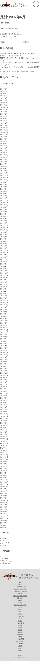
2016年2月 (3, 350)
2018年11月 (4, 275)
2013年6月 (3, 402)
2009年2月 (3, 498)
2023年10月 (4, 157)
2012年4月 (3, 432)
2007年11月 (4, 518)
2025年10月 (4, 109)
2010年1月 (3, 480)
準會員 (20, 627)
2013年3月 (3, 409)
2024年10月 (4, 134)
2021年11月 (4, 202)
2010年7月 (3, 466)
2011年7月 (3, 448)
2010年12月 (4, 455)
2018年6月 (3, 287)
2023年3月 (3, 171)
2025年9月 (3, 112)
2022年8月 (3, 184)
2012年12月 (4, 414)
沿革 (20, 611)
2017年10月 (4, 305)
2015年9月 (3, 357)
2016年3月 (3, 348)
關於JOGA (20, 598)
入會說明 (20, 584)
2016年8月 (3, 337)
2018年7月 (3, 284)
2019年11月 (4, 252)
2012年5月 (3, 430)
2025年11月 (4, 107)
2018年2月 (3, 296)
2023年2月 (3, 173)
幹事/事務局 (20, 634)
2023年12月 (4, 155)
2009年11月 (4, 484)
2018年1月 (3, 298)
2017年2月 (3, 323)
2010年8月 (3, 464)
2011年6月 (3, 450)
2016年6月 (3, 341)
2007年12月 (4, 516)
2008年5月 (3, 509)
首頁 (20, 582)
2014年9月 (3, 380)
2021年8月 (3, 209)
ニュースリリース (14, 36)
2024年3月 (3, 148)
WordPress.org (5, 563)
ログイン (3, 556)
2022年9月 (3, 182)
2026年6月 (3, 93)
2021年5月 (3, 216)
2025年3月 (3, 125)
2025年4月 (3, 123)
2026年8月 (3, 89)
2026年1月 (3, 103)
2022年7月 (3, 187)
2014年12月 (4, 373)
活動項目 (20, 607)
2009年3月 (3, 496)
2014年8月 (3, 382)
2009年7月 (3, 491)
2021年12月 (4, 200)
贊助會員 (20, 630)
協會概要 (20, 600)
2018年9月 (3, 280)
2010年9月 (3, 461)
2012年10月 (4, 418)
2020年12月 (4, 225)
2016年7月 (3, 339)
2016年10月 (4, 332)
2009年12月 (4, 482)
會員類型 (20, 614)
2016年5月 (3, 343)
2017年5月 (3, 316)
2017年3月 (3, 321)
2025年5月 (3, 121)
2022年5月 (3, 191)
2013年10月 (4, 393)
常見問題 (20, 621)
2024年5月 (3, 146)
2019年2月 (3, 271)
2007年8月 (3, 521)
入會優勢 (20, 648)
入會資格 (20, 646)
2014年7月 (3, 384)
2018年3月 (3, 293)
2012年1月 (3, 436)
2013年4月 (3, 407)
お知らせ (3, 538)
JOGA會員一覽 (20, 623)
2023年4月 (3, 168)
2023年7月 (3, 164)
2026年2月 (3, 100)
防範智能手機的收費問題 (20, 589)
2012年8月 (3, 423)
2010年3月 (3, 475)
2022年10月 (4, 180)
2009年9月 (3, 489)
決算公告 (20, 618)
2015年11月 (4, 352)
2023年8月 (3, 162)
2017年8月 (3, 309)
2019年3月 (3, 268)
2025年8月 (3, 114)
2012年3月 (3, 434)
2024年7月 (3, 141)
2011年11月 (4, 441)
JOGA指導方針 (20, 639)
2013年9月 (3, 396)
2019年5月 (3, 264)
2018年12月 (4, 273)
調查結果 (20, 593)
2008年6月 (3, 507)
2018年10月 (4, 277)
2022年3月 (3, 196)
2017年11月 (4, 302)
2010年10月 (4, 459)
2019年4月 (3, 266)
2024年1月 (3, 153)
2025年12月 (4, 105)
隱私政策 (20, 655)
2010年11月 (4, 457)
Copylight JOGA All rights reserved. (20, 657)
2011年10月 (4, 443)
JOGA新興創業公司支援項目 (20, 591)
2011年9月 (3, 446)
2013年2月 (3, 412)
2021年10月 (4, 205)
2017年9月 (3, 307)
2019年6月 (3, 262)
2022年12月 (4, 175)
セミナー (3, 541)
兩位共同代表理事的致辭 (20, 605)
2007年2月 (3, 527)
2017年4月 (3, 318)
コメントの (5, 561)
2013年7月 (3, 400)
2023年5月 (3, 166)
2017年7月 (3, 312)
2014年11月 (4, 375)
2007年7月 (3, 523)
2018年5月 (3, 289)
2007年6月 (3, 525)
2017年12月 (4, 300)
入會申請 (20, 650)
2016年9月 (3, 334)
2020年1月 (3, 248)
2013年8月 (3, 398)
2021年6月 (3, 214)
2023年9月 (3, 159)
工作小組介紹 (20, 616)
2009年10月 (4, 486)
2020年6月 (3, 239)
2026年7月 (3, 91)
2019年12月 (4, 250)
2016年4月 (3, 346)
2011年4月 (3, 452)
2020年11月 (4, 227)
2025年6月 (3, 118)
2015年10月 (4, 355)
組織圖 (20, 609)
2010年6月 (3, 468)
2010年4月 (3, 473)
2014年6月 (3, 387)
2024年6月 (3, 143)
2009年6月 (3, 493)
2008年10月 (4, 502)
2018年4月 (3, 291)
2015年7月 (3, 362)
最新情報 (3, 545)
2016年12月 (4, 327)
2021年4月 (3, 218)
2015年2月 (3, 371)
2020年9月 (3, 232)
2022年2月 (3, 198)
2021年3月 (3, 221)
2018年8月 (3, 282)
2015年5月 (3, 366)
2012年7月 (3, 425)
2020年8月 (3, 234)
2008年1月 (3, 514)
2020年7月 (3, 237)
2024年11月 (4, 132)
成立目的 (20, 602)
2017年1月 (3, 325)
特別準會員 (20, 632)
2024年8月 (3, 139)
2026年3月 (3, 98)
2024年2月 (3, 150)
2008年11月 (4, 500)
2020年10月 (4, 230)
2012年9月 (3, 421)
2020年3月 (3, 243)
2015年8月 (3, 359)
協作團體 (20, 636)
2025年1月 (3, 128)
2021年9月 (3, 207)
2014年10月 (4, 377)
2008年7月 (3, 505)
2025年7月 (3, 116)
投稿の (4, 558)
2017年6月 (3, 314)
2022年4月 (3, 193)
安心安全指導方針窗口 (20, 586)
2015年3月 (3, 368)
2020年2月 (3, 246)
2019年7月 (3, 259)
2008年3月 (3, 511)
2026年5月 (3, 96)
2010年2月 (3, 477)
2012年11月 (4, 416)
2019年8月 (3, 257)
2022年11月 (4, 178)
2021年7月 (3, 212)
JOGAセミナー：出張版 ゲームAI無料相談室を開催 (17, 71)
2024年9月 (3, 137)
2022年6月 (3, 189)
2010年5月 (3, 471)
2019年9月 (3, 255)
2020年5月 (3, 241)
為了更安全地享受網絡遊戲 (20, 596)
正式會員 (20, 625)
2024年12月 (4, 130)
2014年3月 (3, 391)
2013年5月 (3, 405)
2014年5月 (3, 389)
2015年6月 (3, 364)
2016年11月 (4, 330)
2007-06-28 (5, 23)
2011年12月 (4, 439)
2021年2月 (3, 223)
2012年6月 (3, 427)
